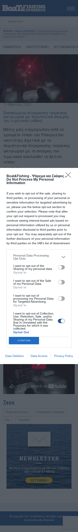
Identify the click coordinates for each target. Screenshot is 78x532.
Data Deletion (14, 356)
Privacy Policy (63, 356)
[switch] (61, 267)
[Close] (69, 176)
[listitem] (39, 257)
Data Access (39, 356)
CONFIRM (24, 340)
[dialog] (39, 266)
